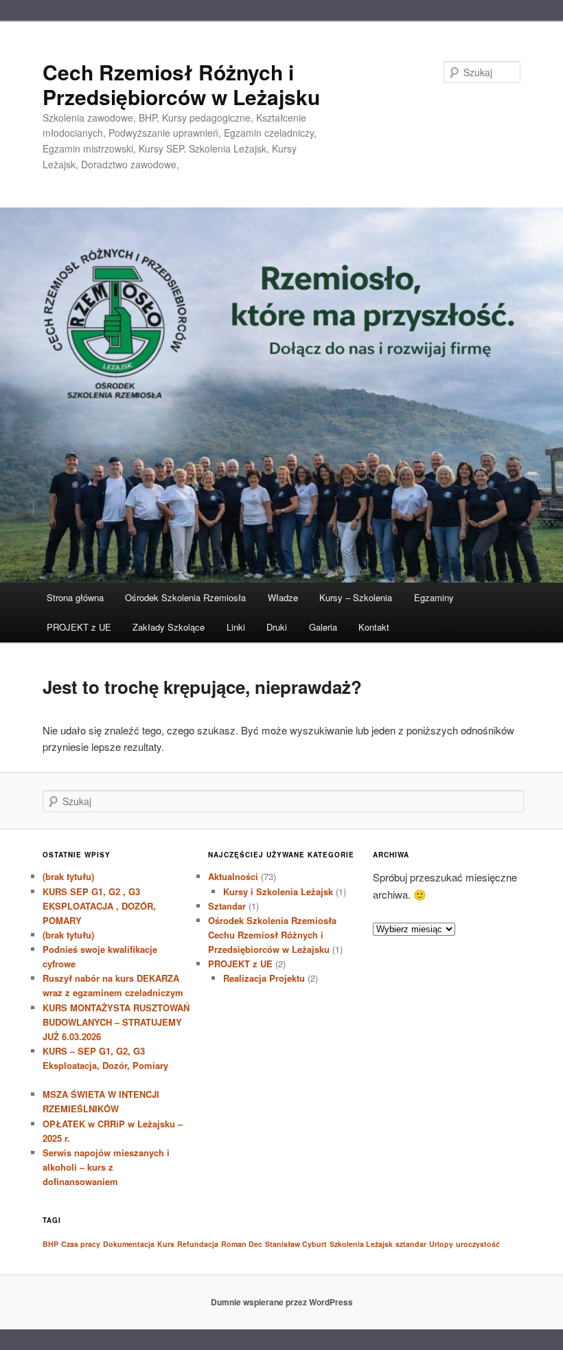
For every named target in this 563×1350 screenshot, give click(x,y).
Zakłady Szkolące (169, 626)
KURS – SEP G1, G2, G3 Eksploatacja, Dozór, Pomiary (114, 1065)
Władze (283, 597)
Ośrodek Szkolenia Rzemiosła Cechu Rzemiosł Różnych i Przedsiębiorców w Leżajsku (272, 935)
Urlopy (441, 1244)
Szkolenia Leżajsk (361, 1244)
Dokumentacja (128, 1244)
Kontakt (373, 626)
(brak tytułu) (68, 876)
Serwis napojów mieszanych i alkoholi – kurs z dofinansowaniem (106, 1167)
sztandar (410, 1244)
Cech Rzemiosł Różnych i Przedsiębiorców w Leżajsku (181, 84)
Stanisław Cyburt (296, 1244)
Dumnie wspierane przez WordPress (282, 1302)
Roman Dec (241, 1244)
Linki (236, 626)
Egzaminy (434, 597)
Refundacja (197, 1244)
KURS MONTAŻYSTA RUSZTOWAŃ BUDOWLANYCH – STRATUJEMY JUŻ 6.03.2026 (116, 1022)
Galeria (323, 626)
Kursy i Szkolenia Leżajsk (278, 891)
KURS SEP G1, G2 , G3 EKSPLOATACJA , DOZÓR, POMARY (99, 906)
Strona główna (75, 597)
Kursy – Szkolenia (355, 597)
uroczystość (478, 1244)
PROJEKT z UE (79, 626)
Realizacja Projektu (264, 978)
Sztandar (227, 905)
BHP (50, 1244)
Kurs (165, 1244)
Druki (276, 626)
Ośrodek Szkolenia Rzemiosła (185, 597)
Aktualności (233, 876)
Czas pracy (80, 1244)
